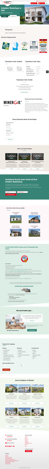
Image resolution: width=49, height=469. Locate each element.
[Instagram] (11, 446)
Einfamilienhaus (6, 350)
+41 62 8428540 (10, 128)
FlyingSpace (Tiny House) (8, 355)
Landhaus (34, 351)
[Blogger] (8, 446)
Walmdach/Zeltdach (22, 351)
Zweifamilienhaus (6, 358)
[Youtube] (9, 446)
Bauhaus (34, 350)
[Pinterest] (13, 446)
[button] (46, 1)
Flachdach (20, 353)
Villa (33, 358)
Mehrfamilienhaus (6, 359)
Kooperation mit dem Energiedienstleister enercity (18, 270)
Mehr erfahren (36, 326)
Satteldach (20, 350)
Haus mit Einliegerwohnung (8, 356)
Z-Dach (19, 356)
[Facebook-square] (6, 446)
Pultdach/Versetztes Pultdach (23, 355)
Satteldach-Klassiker (37, 355)
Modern (34, 353)
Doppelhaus (5, 351)
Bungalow (5, 353)
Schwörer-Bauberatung (21, 278)
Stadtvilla (34, 356)
